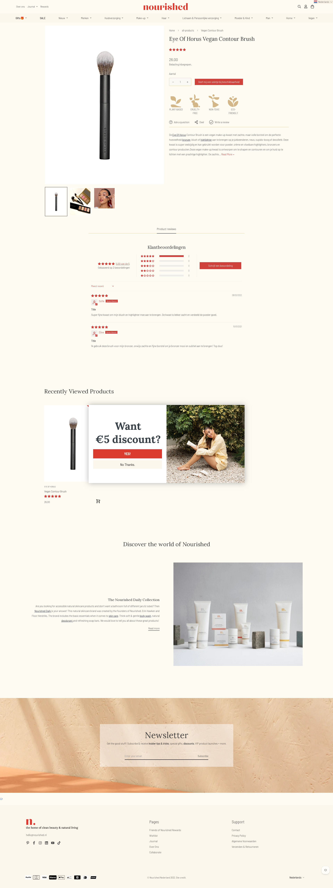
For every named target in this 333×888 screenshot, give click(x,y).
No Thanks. (127, 464)
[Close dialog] (240, 409)
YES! (127, 454)
